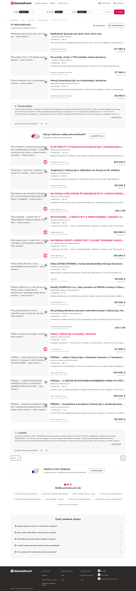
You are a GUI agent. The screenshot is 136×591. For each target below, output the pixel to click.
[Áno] (42, 124)
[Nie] (46, 124)
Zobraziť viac (116, 117)
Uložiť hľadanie (117, 25)
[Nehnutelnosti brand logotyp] (21, 3)
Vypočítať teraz (97, 136)
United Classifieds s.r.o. (26, 588)
